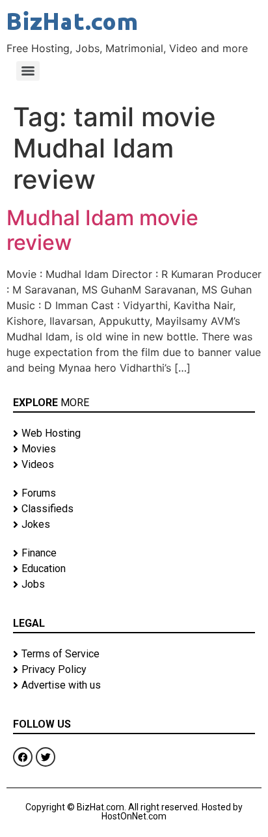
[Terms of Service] (134, 654)
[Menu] (28, 71)
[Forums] (134, 493)
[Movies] (134, 449)
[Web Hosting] (134, 433)
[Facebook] (23, 757)
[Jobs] (134, 584)
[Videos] (134, 465)
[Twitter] (45, 757)
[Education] (134, 569)
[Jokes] (134, 524)
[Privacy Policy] (134, 670)
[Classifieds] (134, 509)
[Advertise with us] (134, 685)
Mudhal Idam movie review (102, 230)
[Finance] (134, 553)
